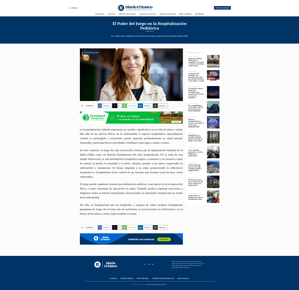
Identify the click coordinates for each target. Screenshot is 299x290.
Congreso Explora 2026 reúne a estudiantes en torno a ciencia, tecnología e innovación (196, 62)
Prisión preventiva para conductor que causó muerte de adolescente (195, 182)
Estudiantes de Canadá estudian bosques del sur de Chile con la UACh (195, 138)
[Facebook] (145, 264)
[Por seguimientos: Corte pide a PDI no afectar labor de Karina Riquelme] (213, 107)
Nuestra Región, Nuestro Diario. (156, 284)
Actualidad (192, 56)
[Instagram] (149, 264)
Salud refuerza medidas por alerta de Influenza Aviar (195, 197)
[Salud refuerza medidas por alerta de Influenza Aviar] (213, 196)
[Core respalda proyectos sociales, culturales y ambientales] (213, 152)
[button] (73, 7)
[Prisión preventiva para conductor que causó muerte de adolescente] (213, 182)
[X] (152, 264)
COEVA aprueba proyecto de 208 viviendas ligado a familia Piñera (195, 167)
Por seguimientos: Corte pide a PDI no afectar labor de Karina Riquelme (195, 108)
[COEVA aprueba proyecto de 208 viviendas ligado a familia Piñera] (213, 167)
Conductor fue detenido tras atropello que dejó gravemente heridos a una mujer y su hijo (196, 77)
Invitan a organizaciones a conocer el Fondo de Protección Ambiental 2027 (196, 123)
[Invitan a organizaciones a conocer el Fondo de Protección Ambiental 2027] (213, 122)
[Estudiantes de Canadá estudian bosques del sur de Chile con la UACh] (213, 137)
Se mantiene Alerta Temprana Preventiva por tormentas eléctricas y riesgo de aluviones (196, 93)
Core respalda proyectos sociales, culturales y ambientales (195, 153)
